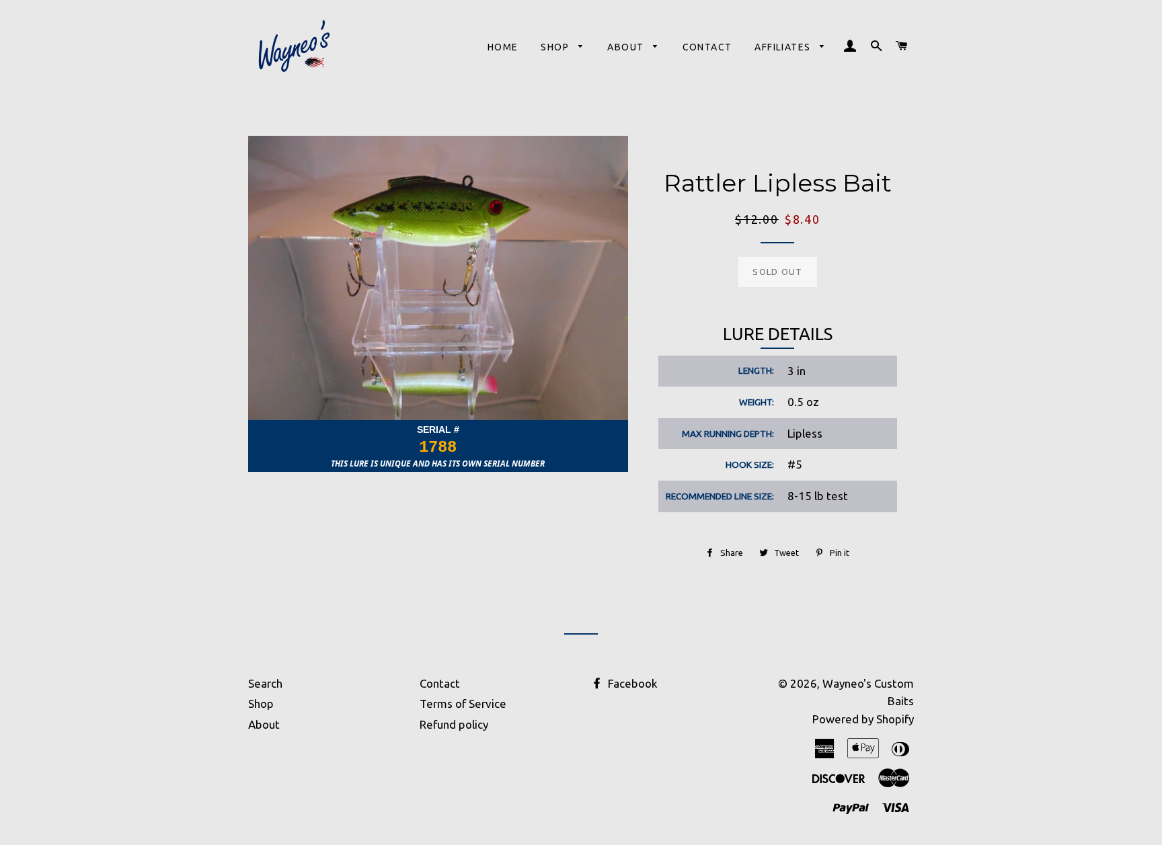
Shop (556, 47)
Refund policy (454, 724)
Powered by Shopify (863, 719)
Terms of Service (463, 703)
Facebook (631, 683)
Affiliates (783, 47)
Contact (707, 47)
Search (265, 683)
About (626, 47)
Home (503, 47)
